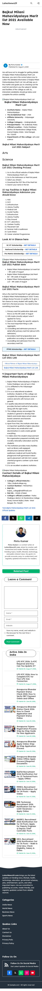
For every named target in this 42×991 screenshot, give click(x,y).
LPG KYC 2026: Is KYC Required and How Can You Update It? (27, 663)
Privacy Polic (7, 940)
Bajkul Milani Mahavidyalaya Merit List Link (21, 368)
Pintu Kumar (15, 65)
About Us (6, 929)
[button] (31, 3)
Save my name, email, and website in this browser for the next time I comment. (21, 632)
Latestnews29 (9, 3)
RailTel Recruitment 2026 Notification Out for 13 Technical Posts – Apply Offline (27, 775)
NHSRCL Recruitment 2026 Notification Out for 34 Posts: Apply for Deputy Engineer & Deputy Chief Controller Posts (27, 825)
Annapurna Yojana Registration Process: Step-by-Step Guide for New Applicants (27, 730)
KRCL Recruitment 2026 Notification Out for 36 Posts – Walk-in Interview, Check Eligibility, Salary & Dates (27, 845)
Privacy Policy (8, 943)
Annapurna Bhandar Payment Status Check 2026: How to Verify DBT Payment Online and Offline (26, 694)
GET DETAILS (31, 249)
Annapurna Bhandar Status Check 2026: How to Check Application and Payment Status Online (26, 712)
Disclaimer (6, 936)
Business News (8, 912)
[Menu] (38, 3)
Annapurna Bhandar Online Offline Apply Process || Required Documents (26, 760)
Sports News (7, 916)
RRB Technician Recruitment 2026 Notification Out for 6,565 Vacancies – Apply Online (26, 806)
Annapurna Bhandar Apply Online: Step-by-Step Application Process (26, 745)
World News (7, 908)
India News (7, 905)
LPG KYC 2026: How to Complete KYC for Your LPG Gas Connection (27, 677)
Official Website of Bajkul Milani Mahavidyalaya (21, 363)
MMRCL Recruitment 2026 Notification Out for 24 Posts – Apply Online (27, 790)
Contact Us (7, 932)
